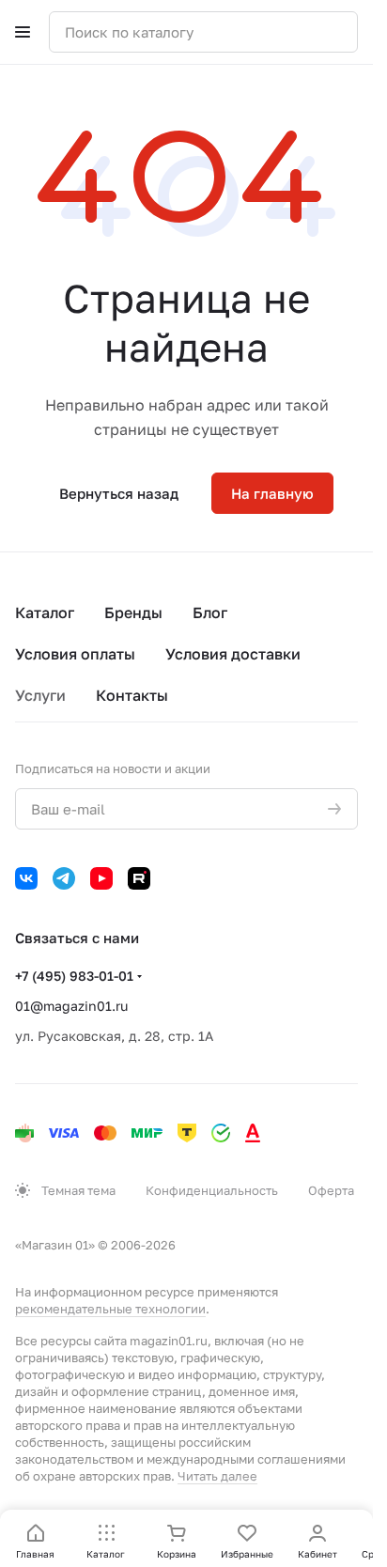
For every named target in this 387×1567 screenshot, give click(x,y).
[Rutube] (139, 878)
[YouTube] (101, 878)
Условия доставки (233, 653)
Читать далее (217, 1475)
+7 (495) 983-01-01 (74, 976)
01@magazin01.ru (71, 1006)
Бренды (133, 612)
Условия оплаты (75, 653)
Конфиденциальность (212, 1190)
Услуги (40, 695)
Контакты (132, 695)
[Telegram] (64, 878)
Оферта (331, 1190)
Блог (210, 612)
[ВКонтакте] (26, 878)
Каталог (44, 612)
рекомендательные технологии (110, 1308)
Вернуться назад (118, 493)
